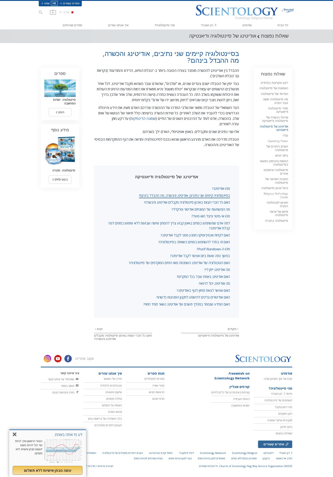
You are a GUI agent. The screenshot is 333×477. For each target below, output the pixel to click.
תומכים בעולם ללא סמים (244, 458)
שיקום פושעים (114, 392)
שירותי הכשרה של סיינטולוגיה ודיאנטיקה (275, 119)
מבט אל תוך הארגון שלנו (278, 379)
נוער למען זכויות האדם (180, 458)
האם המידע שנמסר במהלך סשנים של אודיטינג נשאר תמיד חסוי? (186, 304)
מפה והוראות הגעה (63, 392)
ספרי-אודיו (158, 385)
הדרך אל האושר (113, 379)
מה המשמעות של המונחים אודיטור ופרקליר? (200, 209)
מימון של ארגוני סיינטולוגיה (279, 213)
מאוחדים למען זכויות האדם (211, 458)
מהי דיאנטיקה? (283, 407)
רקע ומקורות (285, 414)
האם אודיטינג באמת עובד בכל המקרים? (203, 276)
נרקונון (266, 458)
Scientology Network (213, 453)
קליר (285, 135)
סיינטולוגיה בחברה (276, 221)
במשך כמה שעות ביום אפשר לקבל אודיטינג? (200, 255)
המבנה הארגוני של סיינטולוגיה (276, 181)
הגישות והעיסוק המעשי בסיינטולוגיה (274, 163)
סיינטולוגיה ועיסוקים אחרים (276, 172)
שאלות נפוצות (273, 74)
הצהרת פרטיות (105, 466)
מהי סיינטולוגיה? (164, 25)
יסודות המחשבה (240, 405)
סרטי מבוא (158, 399)
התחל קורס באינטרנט (161, 453)
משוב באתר (68, 386)
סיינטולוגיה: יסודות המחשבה (64, 101)
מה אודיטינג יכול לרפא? (214, 283)
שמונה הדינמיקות (143, 118)
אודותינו (247, 25)
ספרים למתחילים (154, 379)
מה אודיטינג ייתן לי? (217, 269)
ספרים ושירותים (72, 25)
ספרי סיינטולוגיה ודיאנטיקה (278, 110)
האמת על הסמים (112, 405)
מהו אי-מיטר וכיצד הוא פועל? (210, 216)
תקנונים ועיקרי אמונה (279, 420)
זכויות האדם (115, 412)
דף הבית (283, 25)
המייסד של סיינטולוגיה (274, 94)
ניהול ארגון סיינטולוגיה (274, 188)
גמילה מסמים (114, 399)
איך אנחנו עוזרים (118, 25)
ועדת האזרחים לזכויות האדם (148, 458)
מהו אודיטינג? (221, 188)
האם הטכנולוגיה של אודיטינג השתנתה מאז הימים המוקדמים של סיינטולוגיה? (179, 262)
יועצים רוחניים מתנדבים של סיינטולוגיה (122, 453)
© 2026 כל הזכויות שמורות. (245, 466)
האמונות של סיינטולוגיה (273, 88)
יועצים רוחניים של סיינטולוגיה (277, 148)
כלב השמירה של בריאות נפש (105, 419)
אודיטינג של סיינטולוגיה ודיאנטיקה (218, 335)
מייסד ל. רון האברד (281, 394)
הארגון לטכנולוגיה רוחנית (277, 204)
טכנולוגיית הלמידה (111, 385)
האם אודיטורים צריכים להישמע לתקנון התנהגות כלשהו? (193, 297)
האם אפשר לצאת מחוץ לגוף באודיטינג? (203, 290)
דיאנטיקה (268, 453)
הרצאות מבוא (156, 392)
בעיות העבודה (241, 399)
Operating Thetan (278, 141)
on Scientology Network (232, 376)
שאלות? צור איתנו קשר (61, 379)
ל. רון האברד (208, 25)
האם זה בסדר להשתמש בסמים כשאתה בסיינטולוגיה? (194, 242)
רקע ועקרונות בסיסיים (274, 83)
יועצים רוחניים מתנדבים (108, 425)
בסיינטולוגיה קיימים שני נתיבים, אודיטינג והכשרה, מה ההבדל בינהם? (184, 195)
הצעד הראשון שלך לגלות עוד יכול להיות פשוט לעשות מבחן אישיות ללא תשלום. (28, 447)
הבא (99, 329)
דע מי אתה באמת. (68, 434)
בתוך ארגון (281, 155)
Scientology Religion (244, 453)
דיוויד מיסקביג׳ (186, 453)
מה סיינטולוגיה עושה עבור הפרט (275, 101)
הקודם (232, 329)
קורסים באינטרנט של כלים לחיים (230, 392)
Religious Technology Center (276, 195)
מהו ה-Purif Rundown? (213, 249)
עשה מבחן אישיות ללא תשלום (47, 470)
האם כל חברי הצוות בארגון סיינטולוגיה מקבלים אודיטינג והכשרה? (187, 202)
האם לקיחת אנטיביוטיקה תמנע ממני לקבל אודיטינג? (195, 235)
